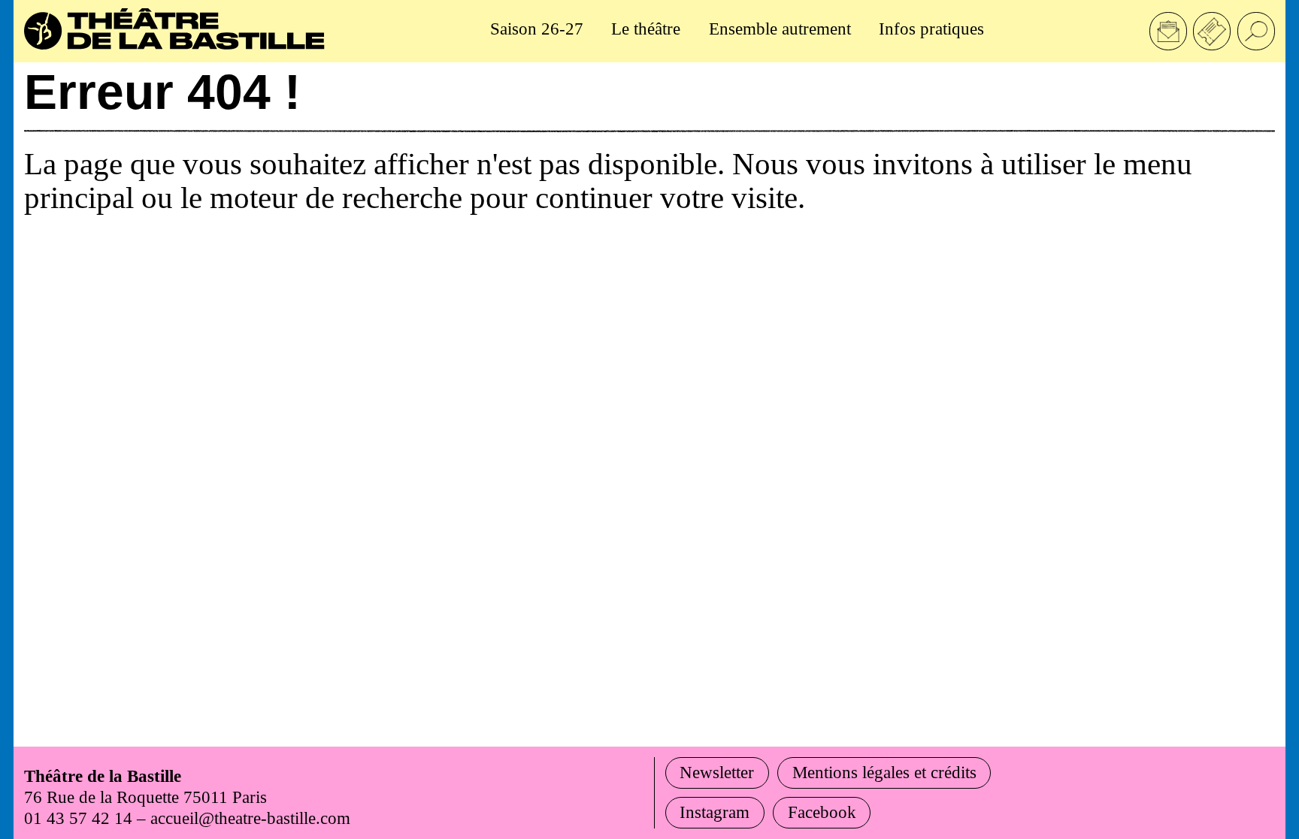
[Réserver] (1212, 31)
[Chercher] (1256, 31)
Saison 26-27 (536, 28)
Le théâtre (645, 28)
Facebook (822, 812)
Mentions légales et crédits (884, 772)
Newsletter (717, 772)
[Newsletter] (1168, 31)
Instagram (714, 812)
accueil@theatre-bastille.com (250, 818)
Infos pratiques (931, 28)
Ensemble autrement (780, 28)
